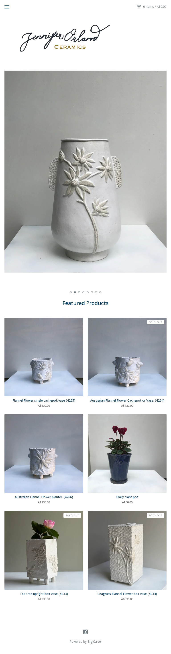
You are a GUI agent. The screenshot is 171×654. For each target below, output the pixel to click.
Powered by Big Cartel (85, 641)
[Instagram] (85, 632)
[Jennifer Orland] (85, 37)
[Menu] (6, 6)
